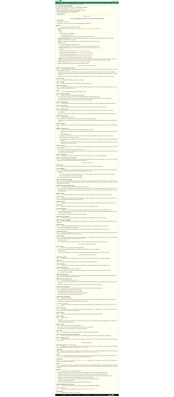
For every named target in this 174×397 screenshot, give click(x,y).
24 (57, 385)
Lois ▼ (73, 2)
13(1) (58, 268)
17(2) (58, 332)
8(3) (57, 221)
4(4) (57, 129)
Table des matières (60, 20)
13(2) (58, 275)
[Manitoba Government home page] (111, 395)
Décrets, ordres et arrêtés (100, 2)
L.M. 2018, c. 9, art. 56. (85, 63)
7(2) (57, 169)
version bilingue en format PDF (81, 7)
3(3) (57, 106)
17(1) (58, 325)
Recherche (67, 2)
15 (57, 309)
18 (57, 335)
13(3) (58, 280)
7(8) (57, 206)
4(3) (57, 124)
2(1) (57, 69)
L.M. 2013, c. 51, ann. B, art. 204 (77, 63)
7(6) (57, 198)
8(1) (57, 209)
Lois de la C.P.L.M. (72, 4)
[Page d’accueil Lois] (55, 4)
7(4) (57, 186)
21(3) (58, 360)
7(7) (57, 202)
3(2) (57, 103)
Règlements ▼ (79, 2)
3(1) (57, 95)
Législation (60, 2)
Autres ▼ (108, 2)
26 (57, 392)
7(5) (57, 194)
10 (57, 247)
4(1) (57, 110)
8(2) (57, 217)
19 (57, 339)
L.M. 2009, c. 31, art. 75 (68, 63)
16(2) (58, 317)
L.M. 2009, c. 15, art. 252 (61, 63)
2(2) (57, 79)
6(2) (57, 159)
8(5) (57, 232)
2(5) (57, 91)
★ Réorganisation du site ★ (60, 4)
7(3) (57, 180)
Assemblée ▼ (115, 2)
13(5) (58, 297)
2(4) (57, 86)
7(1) (57, 166)
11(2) (58, 261)
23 (57, 370)
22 (57, 364)
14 (57, 304)
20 (57, 346)
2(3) (57, 83)
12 (57, 265)
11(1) (58, 258)
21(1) (58, 350)
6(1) (57, 155)
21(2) (58, 355)
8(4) (57, 225)
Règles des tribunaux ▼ (88, 2)
